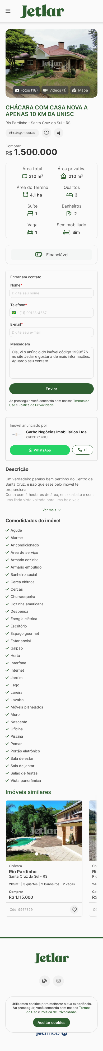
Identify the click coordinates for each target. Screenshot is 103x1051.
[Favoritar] (46, 133)
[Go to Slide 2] (41, 854)
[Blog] (44, 981)
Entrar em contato (25, 277)
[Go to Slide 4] (48, 854)
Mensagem (20, 344)
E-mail (16, 324)
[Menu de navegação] (8, 11)
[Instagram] (58, 981)
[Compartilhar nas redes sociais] (58, 133)
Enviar (51, 388)
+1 (85, 450)
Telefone (18, 305)
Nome (16, 285)
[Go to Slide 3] (44, 854)
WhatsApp (42, 450)
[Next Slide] (93, 63)
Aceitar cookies (51, 1022)
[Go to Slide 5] (52, 854)
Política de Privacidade (36, 405)
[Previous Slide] (10, 63)
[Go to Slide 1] (36, 854)
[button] (51, 63)
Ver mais (49, 510)
